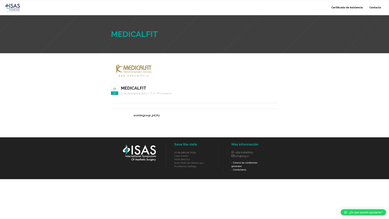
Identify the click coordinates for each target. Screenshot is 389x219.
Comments (166, 93)
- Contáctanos (238, 170)
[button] (363, 212)
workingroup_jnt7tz (137, 93)
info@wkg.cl (242, 156)
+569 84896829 (244, 152)
